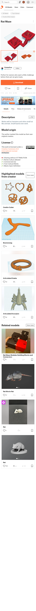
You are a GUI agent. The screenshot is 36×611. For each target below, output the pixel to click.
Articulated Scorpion (11, 314)
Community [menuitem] (30, 7)
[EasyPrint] (19, 2)
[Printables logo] (2, 7)
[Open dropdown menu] (33, 21)
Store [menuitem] (16, 7)
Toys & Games (15, 13)
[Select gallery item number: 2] (18, 203)
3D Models (5, 13)
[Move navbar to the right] (34, 7)
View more (30, 175)
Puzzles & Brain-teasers (9, 16)
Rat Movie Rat (8, 391)
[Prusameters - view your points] (23, 2)
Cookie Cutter (8, 207)
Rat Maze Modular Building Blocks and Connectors (18, 356)
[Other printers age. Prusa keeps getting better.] (18, 100)
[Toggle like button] (4, 211)
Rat (4, 427)
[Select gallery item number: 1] (17, 203)
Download (19, 82)
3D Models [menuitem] (8, 7)
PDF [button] (32, 117)
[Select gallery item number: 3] (19, 274)
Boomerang (7, 243)
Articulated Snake (10, 278)
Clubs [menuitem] (22, 7)
